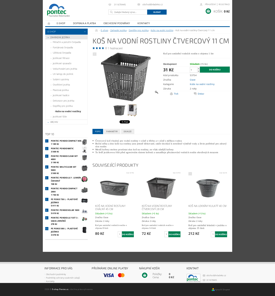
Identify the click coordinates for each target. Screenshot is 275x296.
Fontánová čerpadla (63, 47)
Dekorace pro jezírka (63, 100)
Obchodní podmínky (116, 23)
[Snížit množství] (198, 71)
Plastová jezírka (61, 90)
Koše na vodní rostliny (68, 111)
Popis (98, 131)
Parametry (112, 131)
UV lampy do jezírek (63, 73)
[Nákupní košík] (144, 275)
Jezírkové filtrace (61, 58)
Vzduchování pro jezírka (65, 68)
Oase (192, 79)
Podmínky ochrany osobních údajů (63, 277)
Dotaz (201, 93)
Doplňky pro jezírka (63, 105)
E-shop (61, 23)
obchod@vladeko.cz (216, 275)
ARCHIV (54, 121)
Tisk (176, 93)
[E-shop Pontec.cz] (58, 10)
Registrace (224, 4)
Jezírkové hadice (61, 95)
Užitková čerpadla (62, 52)
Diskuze (128, 131)
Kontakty (144, 23)
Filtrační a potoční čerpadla (67, 42)
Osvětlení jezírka (61, 84)
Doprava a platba (84, 23)
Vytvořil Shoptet (222, 289)
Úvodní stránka (49, 23)
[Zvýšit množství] (198, 68)
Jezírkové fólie (60, 116)
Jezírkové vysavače (62, 63)
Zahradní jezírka (60, 37)
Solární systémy (61, 79)
